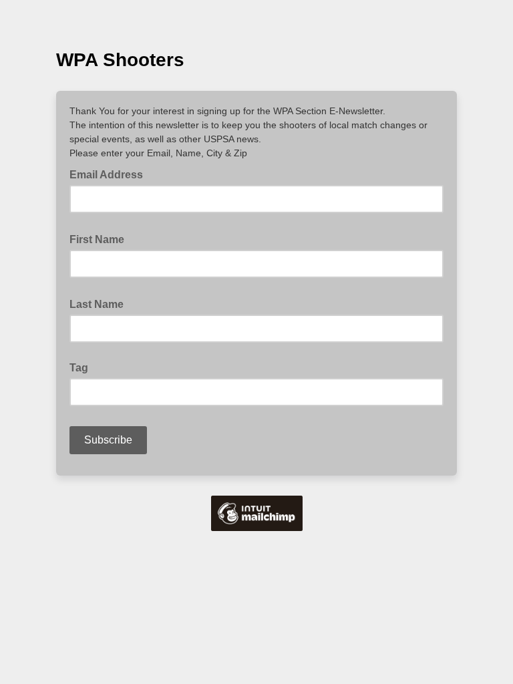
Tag (78, 367)
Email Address (110, 173)
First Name (100, 238)
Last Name (100, 303)
